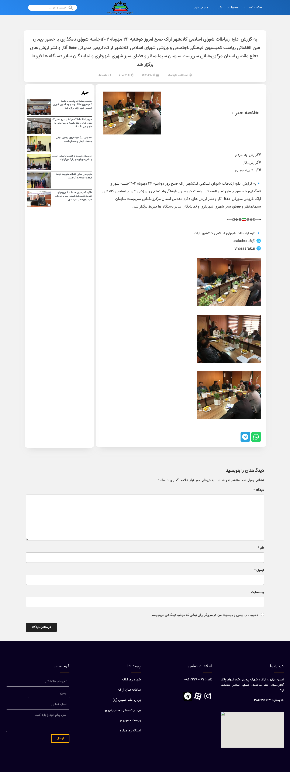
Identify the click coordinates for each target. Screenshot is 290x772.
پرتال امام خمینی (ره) (127, 700)
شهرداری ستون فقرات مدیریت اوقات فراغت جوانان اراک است (74, 176)
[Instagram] (207, 696)
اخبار (219, 7)
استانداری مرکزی (130, 730)
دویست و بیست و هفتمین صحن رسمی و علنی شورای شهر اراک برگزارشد (72, 157)
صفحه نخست (253, 7)
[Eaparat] (197, 696)
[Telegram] (187, 696)
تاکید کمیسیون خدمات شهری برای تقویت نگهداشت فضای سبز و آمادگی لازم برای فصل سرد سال (73, 196)
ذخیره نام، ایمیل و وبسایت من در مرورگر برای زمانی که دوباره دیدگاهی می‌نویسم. (204, 615)
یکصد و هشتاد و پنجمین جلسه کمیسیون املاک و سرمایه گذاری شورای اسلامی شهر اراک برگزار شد (72, 104)
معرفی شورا (201, 7)
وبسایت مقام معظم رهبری (123, 710)
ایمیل (259, 570)
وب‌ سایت (257, 592)
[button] (256, 437)
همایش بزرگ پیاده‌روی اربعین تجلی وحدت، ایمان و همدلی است (74, 139)
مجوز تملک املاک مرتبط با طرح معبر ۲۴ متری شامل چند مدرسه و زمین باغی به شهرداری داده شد (72, 123)
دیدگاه (258, 490)
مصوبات (233, 7)
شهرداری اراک (131, 679)
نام (261, 548)
